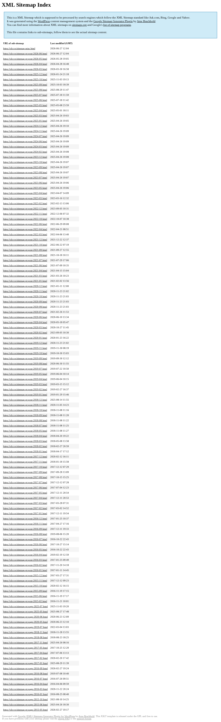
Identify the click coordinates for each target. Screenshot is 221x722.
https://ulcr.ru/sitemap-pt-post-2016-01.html (25, 570)
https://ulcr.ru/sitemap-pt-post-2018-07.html (25, 425)
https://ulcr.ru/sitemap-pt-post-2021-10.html (25, 244)
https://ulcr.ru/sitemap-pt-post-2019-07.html (25, 368)
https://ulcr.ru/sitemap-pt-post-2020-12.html (25, 286)
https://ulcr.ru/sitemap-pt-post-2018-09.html (25, 415)
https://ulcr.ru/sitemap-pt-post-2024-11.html (25, 131)
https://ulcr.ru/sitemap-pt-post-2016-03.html (25, 560)
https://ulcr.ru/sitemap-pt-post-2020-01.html (25, 337)
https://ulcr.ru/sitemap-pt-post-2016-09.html (25, 529)
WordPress (44, 21)
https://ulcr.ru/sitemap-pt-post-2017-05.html (25, 492)
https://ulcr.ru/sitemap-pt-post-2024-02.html (25, 151)
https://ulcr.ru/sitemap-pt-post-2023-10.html (25, 162)
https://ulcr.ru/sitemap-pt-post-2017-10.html (25, 467)
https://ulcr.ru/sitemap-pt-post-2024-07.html (25, 136)
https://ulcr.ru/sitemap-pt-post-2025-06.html (25, 100)
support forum (84, 718)
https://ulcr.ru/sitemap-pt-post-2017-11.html (25, 461)
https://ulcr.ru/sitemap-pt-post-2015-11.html (25, 580)
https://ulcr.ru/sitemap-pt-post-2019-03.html (25, 384)
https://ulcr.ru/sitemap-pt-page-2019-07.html (25, 627)
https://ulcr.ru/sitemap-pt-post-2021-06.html (25, 265)
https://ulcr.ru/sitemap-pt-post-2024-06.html (25, 141)
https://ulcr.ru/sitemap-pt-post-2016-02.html (25, 565)
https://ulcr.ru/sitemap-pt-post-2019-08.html (25, 363)
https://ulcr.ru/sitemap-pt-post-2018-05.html (25, 430)
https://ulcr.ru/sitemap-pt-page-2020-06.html (25, 616)
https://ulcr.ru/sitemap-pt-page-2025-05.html (25, 611)
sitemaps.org (79, 24)
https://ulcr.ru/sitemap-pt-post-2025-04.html (25, 110)
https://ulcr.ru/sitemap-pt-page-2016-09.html (25, 668)
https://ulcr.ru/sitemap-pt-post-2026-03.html (25, 69)
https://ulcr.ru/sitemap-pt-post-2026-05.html (25, 58)
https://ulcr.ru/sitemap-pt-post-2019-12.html (25, 343)
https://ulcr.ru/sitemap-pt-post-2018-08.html (25, 420)
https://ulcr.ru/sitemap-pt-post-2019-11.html (25, 348)
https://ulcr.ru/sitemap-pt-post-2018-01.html (25, 451)
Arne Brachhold (146, 21)
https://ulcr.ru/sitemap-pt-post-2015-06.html (25, 596)
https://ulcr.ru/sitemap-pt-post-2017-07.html (25, 482)
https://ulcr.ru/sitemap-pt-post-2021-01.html (25, 281)
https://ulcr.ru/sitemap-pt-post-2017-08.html (25, 477)
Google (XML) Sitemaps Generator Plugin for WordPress (46, 716)
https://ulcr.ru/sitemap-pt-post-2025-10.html (25, 79)
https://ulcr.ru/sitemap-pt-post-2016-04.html (25, 554)
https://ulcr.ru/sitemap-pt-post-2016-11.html (25, 523)
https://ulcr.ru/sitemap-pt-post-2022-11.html (25, 213)
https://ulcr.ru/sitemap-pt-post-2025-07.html (25, 95)
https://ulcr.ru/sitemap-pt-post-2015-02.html (25, 601)
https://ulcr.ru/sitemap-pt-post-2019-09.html (25, 358)
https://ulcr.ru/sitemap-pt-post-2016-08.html (25, 534)
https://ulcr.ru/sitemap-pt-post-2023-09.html (25, 167)
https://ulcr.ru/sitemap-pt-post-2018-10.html (25, 410)
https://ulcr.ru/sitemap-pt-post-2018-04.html (25, 436)
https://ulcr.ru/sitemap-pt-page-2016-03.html (25, 689)
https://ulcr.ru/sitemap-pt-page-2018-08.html (25, 637)
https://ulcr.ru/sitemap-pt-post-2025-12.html (25, 74)
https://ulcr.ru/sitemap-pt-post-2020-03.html (25, 327)
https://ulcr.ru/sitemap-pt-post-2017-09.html (25, 472)
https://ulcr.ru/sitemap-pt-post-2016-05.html (25, 549)
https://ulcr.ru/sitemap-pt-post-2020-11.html (25, 291)
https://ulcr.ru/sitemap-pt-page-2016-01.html (25, 694)
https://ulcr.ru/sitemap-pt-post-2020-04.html (25, 322)
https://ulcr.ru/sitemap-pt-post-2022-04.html (25, 229)
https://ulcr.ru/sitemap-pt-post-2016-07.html (25, 539)
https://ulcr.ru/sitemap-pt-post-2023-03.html (25, 198)
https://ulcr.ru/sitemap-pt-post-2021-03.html (25, 275)
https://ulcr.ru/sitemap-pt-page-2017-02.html (25, 658)
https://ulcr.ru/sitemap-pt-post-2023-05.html (25, 188)
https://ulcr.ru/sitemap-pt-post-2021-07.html (25, 260)
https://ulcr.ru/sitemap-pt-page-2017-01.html (25, 663)
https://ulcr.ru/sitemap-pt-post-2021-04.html (25, 270)
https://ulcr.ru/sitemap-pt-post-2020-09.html (25, 301)
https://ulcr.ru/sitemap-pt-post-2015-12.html (25, 575)
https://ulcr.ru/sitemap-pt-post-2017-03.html (25, 503)
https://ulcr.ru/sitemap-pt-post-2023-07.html (25, 177)
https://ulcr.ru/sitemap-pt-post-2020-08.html (25, 306)
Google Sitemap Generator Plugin (113, 21)
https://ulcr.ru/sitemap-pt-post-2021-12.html (25, 239)
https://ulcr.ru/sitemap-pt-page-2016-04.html (25, 684)
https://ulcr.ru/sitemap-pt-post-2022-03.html (25, 234)
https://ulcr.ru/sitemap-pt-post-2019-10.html (25, 353)
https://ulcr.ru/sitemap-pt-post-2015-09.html (25, 591)
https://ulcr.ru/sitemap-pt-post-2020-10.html (25, 296)
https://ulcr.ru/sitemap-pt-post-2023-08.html (25, 172)
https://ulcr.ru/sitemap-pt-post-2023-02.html (25, 203)
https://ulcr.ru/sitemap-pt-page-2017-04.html (25, 653)
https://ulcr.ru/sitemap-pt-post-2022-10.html (25, 219)
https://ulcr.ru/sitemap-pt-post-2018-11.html (25, 405)
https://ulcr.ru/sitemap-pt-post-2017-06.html (25, 487)
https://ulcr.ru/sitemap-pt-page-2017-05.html (25, 647)
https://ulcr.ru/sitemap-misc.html (19, 48)
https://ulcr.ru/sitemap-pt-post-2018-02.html (25, 446)
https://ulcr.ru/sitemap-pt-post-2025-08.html (25, 89)
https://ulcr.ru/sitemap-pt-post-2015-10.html (25, 585)
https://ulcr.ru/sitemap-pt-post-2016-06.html (25, 544)
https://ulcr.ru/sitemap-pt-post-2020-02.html (25, 332)
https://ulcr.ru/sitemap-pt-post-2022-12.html (25, 208)
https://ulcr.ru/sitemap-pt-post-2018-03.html (25, 441)
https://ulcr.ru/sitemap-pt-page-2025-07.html (25, 606)
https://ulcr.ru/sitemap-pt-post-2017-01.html (25, 513)
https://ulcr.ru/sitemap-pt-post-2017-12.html (25, 456)
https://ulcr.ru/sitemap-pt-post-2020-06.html (25, 317)
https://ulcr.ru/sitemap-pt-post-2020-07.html (25, 312)
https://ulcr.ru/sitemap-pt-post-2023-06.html (25, 182)
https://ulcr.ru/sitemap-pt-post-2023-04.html (25, 193)
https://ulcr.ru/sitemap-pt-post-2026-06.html (25, 53)
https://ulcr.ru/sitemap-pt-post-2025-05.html (25, 105)
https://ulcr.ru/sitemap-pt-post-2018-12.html (25, 399)
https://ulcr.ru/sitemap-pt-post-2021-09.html (25, 250)
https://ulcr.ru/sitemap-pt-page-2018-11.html (25, 632)
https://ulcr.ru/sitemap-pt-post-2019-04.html (25, 379)
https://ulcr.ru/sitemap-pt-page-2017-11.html (25, 642)
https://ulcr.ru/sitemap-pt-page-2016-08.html (25, 673)
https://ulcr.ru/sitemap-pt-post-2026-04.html (25, 64)
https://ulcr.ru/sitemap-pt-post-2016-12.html (25, 518)
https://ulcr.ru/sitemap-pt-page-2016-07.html (25, 678)
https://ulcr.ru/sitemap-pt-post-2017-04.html (25, 498)
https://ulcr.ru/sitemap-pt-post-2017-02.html (25, 508)
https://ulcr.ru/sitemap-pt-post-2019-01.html (25, 394)
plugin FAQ (64, 718)
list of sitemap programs (117, 24)
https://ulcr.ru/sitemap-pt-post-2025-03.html (25, 115)
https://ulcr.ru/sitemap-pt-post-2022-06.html (25, 224)
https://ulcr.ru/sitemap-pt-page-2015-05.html (25, 709)
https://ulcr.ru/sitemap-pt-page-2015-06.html (25, 704)
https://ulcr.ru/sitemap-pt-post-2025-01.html (25, 120)
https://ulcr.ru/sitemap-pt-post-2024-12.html (25, 126)
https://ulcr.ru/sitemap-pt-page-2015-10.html (25, 699)
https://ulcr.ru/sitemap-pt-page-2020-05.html (25, 622)
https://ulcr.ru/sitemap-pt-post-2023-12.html (25, 157)
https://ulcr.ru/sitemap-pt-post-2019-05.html (25, 374)
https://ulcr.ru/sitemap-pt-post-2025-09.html (25, 84)
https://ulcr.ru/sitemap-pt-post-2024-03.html (25, 146)
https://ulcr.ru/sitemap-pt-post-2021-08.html (25, 255)
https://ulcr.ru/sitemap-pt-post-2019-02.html (25, 389)
